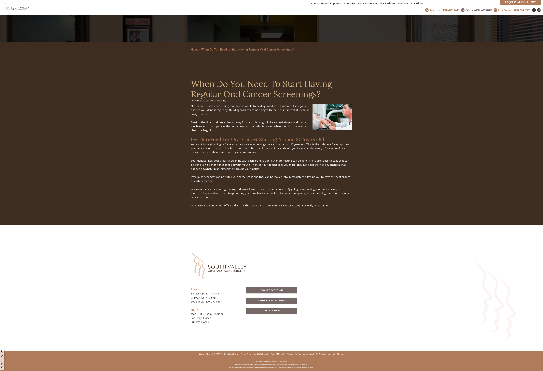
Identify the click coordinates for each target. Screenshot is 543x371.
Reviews (403, 3)
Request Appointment (520, 2)
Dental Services (367, 3)
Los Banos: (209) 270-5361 (514, 10)
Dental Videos (271, 310)
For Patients (387, 3)
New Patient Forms (271, 290)
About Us (349, 3)
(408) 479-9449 (210, 293)
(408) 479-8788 (208, 297)
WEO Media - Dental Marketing (272, 354)
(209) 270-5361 (213, 301)
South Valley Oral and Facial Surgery (237, 354)
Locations (417, 3)
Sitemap (340, 354)
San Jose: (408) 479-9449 (444, 10)
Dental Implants (331, 3)
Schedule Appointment (271, 300)
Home (314, 3)
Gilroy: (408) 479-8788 (478, 10)
